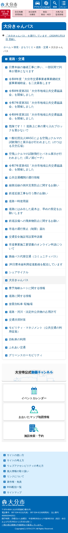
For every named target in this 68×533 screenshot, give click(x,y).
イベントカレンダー (34, 398)
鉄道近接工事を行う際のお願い (28, 193)
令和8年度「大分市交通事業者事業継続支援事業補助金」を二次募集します (35, 81)
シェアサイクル (18, 272)
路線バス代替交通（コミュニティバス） (34, 256)
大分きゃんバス (18, 280)
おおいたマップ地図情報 (34, 417)
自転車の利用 (17, 339)
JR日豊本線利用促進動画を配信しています (36, 264)
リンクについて (15, 476)
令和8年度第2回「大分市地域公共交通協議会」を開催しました (35, 92)
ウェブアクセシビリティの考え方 (25, 465)
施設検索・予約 (34, 435)
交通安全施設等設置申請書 (25, 236)
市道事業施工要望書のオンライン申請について (35, 246)
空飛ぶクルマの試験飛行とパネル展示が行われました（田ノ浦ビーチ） (35, 155)
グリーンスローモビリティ (25, 355)
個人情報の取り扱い (18, 471)
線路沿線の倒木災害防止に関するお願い (34, 185)
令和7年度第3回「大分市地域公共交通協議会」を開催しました (35, 104)
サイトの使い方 (15, 455)
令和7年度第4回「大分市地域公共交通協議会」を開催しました (35, 167)
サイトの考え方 (15, 460)
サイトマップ (14, 492)
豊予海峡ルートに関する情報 (27, 288)
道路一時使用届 (18, 201)
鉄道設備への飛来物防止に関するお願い (34, 220)
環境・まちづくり (23, 47)
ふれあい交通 (17, 347)
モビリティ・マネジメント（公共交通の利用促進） (35, 329)
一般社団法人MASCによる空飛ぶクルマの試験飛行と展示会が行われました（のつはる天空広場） (35, 142)
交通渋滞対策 (17, 319)
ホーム (7, 47)
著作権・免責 (14, 481)
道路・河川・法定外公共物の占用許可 (32, 311)
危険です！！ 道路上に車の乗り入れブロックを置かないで (36, 128)
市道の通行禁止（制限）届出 (27, 228)
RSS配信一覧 (14, 487)
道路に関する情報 (20, 295)
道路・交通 (42, 47)
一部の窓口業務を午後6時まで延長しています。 (22, 525)
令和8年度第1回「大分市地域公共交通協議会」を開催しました (35, 116)
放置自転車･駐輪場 (21, 303)
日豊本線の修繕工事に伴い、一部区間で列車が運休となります (35, 69)
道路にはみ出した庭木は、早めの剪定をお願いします (35, 211)
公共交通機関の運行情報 (24, 177)
